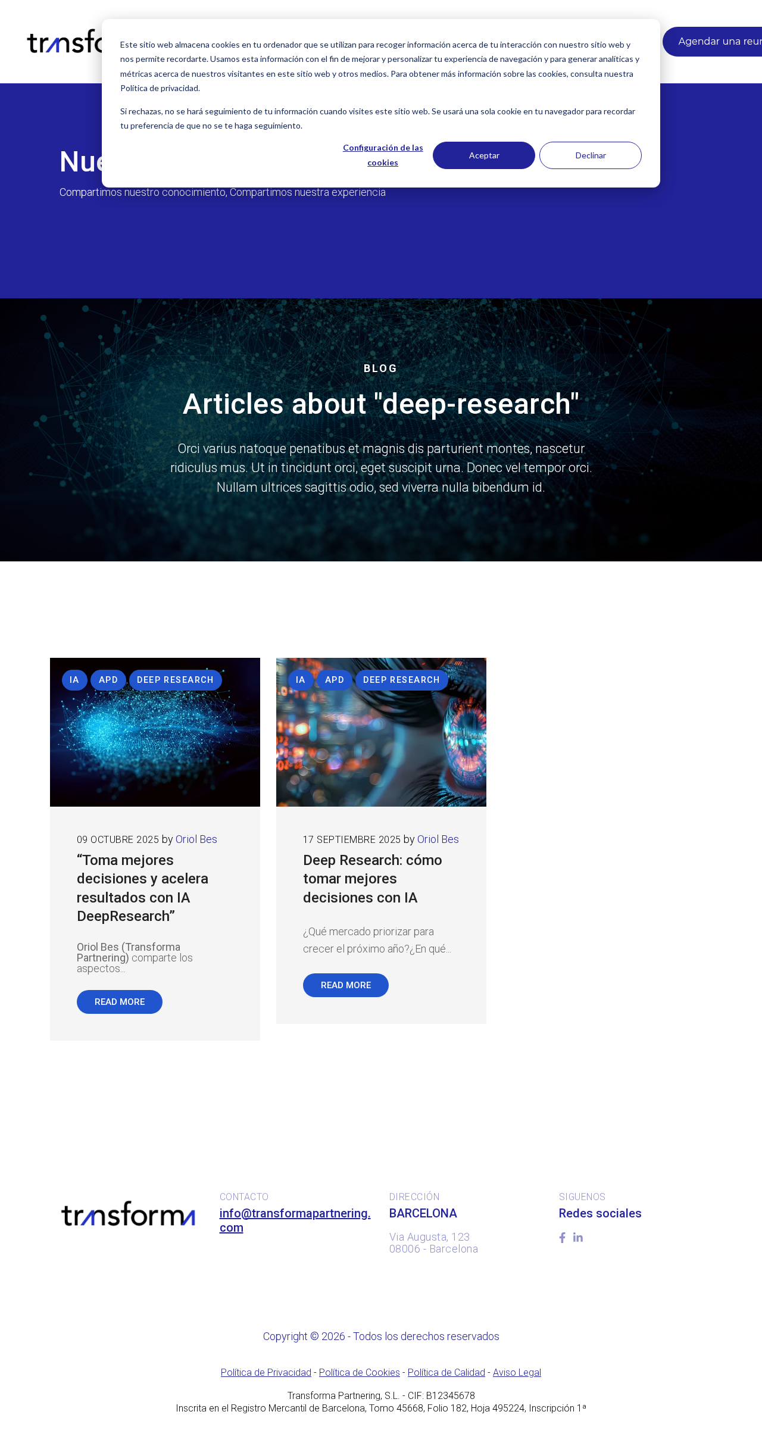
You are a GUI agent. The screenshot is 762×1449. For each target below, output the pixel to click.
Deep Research (175, 680)
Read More (120, 1002)
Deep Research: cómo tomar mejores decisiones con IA (372, 878)
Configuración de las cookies (383, 154)
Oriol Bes (196, 839)
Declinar (591, 155)
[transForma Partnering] (90, 42)
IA (75, 680)
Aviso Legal (517, 1372)
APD (108, 680)
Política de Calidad (446, 1372)
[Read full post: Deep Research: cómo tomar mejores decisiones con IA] (381, 732)
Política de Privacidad (266, 1372)
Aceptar (484, 155)
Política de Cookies (359, 1372)
